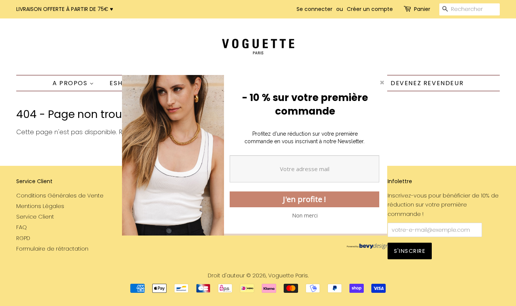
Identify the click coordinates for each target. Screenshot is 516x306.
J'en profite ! (304, 199)
